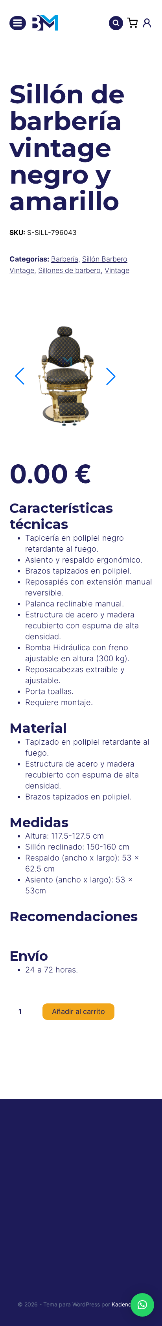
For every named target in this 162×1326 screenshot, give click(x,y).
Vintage (117, 270)
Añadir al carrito (78, 1011)
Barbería (64, 259)
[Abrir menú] (17, 23)
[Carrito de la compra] (132, 23)
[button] (111, 376)
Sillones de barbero (69, 270)
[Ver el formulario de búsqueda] (116, 23)
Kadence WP (128, 1304)
